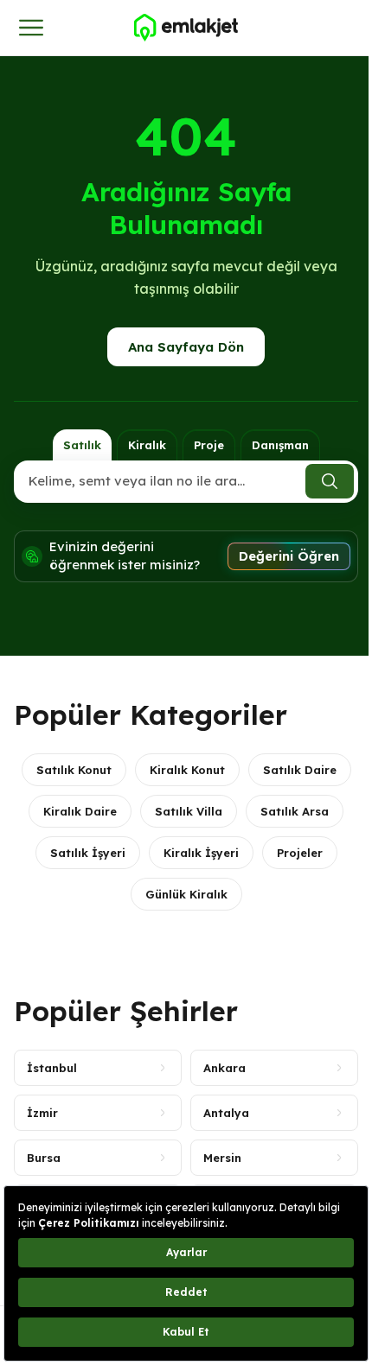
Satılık (82, 445)
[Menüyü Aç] (31, 27)
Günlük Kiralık (186, 894)
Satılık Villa (188, 811)
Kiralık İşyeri (201, 853)
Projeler (300, 853)
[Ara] (329, 481)
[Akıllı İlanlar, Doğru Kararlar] (186, 27)
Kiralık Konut (187, 770)
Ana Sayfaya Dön (186, 347)
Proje (209, 445)
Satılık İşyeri (87, 853)
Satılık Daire (300, 770)
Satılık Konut (74, 770)
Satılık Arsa (294, 811)
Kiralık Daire (80, 811)
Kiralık (147, 445)
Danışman (280, 445)
